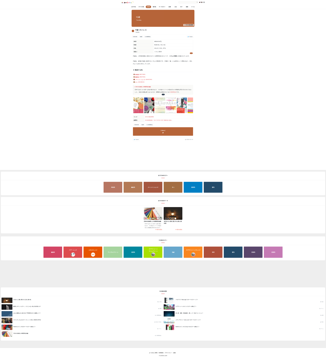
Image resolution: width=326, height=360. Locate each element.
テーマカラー (162, 7)
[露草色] (193, 187)
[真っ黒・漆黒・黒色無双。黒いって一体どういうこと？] (244, 314)
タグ (181, 7)
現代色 (154, 7)
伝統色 (148, 7)
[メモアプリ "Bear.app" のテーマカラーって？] (244, 301)
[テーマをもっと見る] (163, 94)
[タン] (173, 187)
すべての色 (141, 7)
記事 (170, 7)
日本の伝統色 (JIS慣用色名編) (143, 86)
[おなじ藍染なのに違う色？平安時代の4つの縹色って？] (82, 314)
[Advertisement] (163, 155)
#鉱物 (141, 36)
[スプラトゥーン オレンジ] (193, 252)
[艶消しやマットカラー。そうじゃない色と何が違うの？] (82, 307)
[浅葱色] (133, 252)
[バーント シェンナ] (153, 187)
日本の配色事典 (189, 25)
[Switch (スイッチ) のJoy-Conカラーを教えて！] (244, 328)
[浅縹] (173, 252)
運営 (174, 353)
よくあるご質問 (153, 353)
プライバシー (168, 353)
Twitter (137, 139)
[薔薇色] (52, 252)
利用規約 (161, 353)
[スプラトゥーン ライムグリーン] (153, 252)
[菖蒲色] (273, 252)
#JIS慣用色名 (148, 36)
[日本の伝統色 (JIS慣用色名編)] (153, 213)
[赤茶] (213, 252)
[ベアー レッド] (73, 252)
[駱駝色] (133, 187)
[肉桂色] (113, 187)
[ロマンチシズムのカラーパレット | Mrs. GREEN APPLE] (82, 321)
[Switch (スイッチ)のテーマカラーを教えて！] (82, 328)
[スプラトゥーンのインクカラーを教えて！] (244, 307)
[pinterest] (201, 2)
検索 (187, 7)
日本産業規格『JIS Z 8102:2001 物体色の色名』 (159, 120)
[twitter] (199, 2)
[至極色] (253, 252)
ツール (193, 7)
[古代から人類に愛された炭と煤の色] (173, 213)
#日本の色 (135, 36)
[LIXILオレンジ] (93, 252)
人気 (175, 7)
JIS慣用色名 (173, 92)
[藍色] (213, 187)
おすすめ (133, 7)
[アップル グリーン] (113, 252)
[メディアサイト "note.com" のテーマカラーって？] (244, 321)
